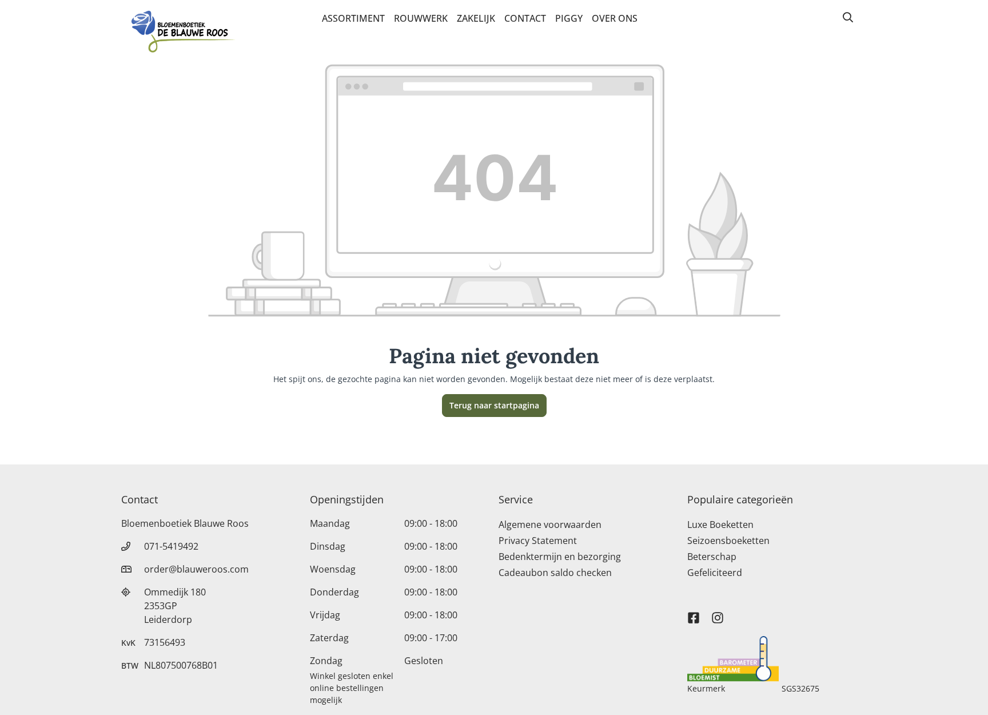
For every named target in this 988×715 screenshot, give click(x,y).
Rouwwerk (421, 18)
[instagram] (717, 612)
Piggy (569, 18)
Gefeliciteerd (714, 572)
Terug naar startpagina (494, 405)
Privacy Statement (538, 540)
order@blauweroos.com (196, 569)
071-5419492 (171, 546)
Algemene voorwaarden (550, 524)
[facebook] (693, 612)
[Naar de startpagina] (183, 33)
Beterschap (711, 556)
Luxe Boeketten (720, 524)
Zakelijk (476, 18)
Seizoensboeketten (728, 540)
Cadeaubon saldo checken (555, 572)
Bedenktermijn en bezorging (560, 556)
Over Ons (615, 18)
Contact (525, 18)
